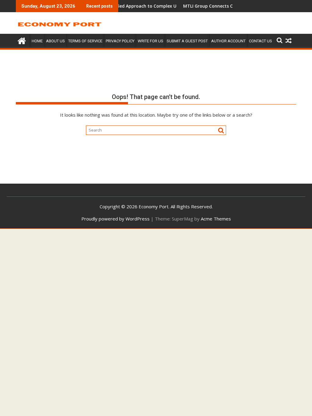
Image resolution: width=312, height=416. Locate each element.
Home (37, 41)
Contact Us (260, 41)
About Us (55, 41)
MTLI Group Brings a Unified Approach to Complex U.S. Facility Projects (134, 6)
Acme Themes (216, 219)
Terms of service (85, 41)
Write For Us (150, 41)
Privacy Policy (120, 41)
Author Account (228, 41)
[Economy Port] (22, 40)
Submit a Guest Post (187, 41)
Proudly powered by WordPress (115, 219)
